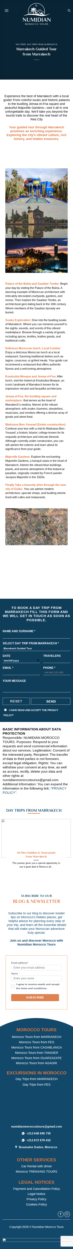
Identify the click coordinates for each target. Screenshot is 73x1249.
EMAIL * (8, 667)
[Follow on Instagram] (67, 1214)
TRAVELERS (52, 655)
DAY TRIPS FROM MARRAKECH (42, 44)
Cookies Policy (36, 1204)
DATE (6, 655)
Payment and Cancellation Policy (36, 1189)
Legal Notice (36, 1194)
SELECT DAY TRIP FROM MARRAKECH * (31, 643)
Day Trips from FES (36, 1084)
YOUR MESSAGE (14, 680)
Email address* (19, 962)
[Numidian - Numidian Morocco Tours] (36, 14)
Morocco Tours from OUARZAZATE (36, 1058)
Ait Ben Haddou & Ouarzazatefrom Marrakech (36, 854)
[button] (6, 10)
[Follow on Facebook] (61, 1214)
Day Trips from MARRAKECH (37, 1079)
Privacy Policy (36, 1199)
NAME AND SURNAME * (19, 631)
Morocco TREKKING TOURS (36, 1171)
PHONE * (49, 667)
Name (14, 973)
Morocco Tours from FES (36, 1042)
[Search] (69, 10)
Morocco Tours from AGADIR (36, 1063)
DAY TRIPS (21, 44)
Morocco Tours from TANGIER (36, 1052)
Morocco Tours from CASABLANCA (36, 1047)
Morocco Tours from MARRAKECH (36, 1037)
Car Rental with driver (36, 1166)
